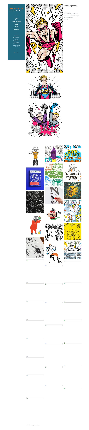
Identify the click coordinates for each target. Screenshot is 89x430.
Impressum (16, 27)
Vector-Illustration (16, 43)
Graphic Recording (16, 21)
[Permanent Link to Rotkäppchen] (54, 401)
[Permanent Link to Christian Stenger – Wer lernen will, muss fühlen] (54, 240)
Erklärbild (16, 46)
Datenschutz (16, 29)
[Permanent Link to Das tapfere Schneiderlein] (54, 383)
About (16, 24)
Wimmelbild (16, 42)
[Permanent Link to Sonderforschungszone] (35, 188)
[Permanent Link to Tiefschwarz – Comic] (72, 299)
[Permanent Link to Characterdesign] (35, 418)
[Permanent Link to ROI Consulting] (54, 341)
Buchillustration (16, 37)
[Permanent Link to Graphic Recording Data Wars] (35, 280)
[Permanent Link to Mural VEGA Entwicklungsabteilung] (54, 203)
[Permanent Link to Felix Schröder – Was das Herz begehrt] (35, 257)
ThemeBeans (37, 425)
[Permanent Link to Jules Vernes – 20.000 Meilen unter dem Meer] (35, 354)
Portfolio (16, 18)
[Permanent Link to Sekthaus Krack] (35, 165)
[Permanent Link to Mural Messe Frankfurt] (35, 212)
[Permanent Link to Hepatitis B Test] (35, 335)
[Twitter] (11, 55)
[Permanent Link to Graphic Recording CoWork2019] (54, 161)
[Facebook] (13, 55)
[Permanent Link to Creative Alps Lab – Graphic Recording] (72, 258)
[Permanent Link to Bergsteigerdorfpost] (54, 221)
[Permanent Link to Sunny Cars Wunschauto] (54, 364)
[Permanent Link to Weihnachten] (54, 262)
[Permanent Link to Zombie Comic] (72, 280)
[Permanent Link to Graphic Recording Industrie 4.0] (72, 340)
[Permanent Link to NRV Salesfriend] (35, 298)
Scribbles (16, 23)
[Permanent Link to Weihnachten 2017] (35, 234)
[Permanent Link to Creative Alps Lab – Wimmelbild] (72, 221)
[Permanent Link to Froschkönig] (72, 385)
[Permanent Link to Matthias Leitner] (54, 322)
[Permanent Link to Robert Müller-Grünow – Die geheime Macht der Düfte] (72, 239)
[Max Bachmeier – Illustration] (16, 12)
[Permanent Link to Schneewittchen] (72, 408)
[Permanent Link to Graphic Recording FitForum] (72, 179)
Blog (16, 19)
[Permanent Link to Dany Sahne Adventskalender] (54, 299)
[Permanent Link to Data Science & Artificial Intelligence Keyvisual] (72, 161)
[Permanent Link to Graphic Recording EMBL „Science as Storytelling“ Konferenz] (54, 184)
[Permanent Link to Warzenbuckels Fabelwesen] (72, 198)
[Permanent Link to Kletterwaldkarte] (72, 317)
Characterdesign (16, 40)
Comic (16, 39)
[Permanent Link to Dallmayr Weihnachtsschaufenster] (72, 363)
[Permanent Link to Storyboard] (35, 372)
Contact (16, 26)
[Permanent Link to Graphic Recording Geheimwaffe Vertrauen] (54, 281)
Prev (65, 19)
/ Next (67, 19)
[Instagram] (16, 55)
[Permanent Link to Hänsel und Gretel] (35, 395)
